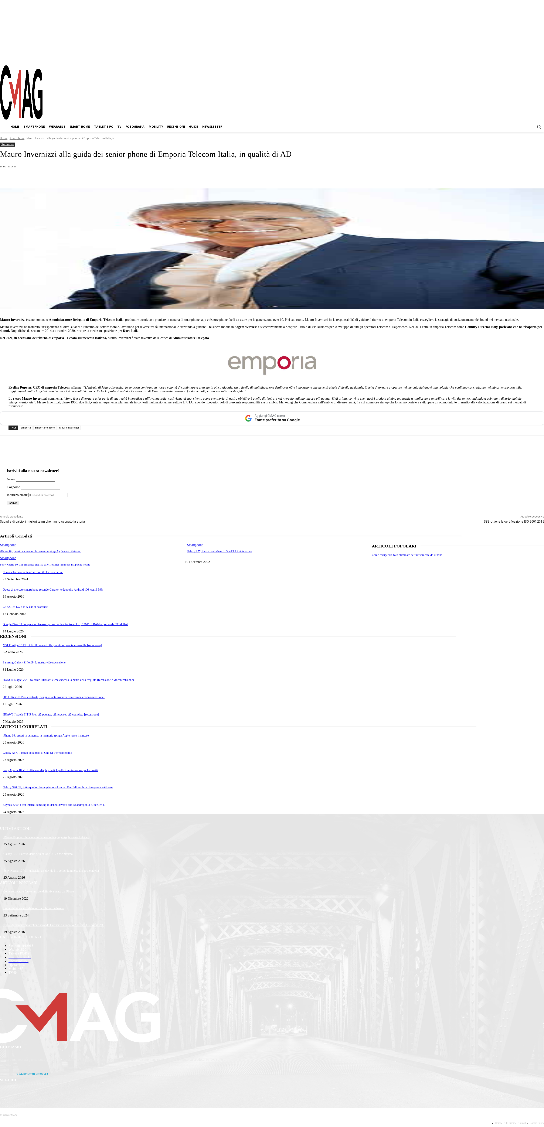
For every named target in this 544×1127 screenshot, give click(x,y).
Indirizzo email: (17, 495)
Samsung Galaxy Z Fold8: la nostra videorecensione (34, 662)
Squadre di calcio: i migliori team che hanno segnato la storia (42, 521)
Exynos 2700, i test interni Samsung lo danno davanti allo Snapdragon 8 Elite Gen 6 (54, 804)
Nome (11, 479)
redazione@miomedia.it (32, 1074)
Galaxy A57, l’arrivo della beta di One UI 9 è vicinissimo (219, 551)
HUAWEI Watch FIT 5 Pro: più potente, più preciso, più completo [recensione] (51, 714)
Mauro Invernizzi (69, 427)
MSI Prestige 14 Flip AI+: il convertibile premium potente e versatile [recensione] (52, 645)
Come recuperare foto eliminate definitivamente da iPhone (407, 555)
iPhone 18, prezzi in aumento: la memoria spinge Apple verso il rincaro (40, 551)
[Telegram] (533, 57)
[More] (119, 177)
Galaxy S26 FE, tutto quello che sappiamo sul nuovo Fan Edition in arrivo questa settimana (58, 787)
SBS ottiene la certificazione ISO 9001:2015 (514, 521)
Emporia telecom (45, 427)
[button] (539, 127)
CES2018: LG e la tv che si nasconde (25, 606)
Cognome (13, 487)
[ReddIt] (89, 177)
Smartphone (17, 138)
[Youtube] (541, 57)
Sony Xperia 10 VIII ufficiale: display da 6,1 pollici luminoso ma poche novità (45, 564)
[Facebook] (518, 57)
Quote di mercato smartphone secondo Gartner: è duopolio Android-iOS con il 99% (53, 589)
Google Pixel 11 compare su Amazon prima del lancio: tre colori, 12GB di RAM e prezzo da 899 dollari (65, 624)
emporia (26, 427)
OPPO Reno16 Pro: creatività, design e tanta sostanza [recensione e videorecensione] (54, 697)
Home (3, 138)
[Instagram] (526, 57)
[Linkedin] (74, 177)
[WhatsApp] (43, 177)
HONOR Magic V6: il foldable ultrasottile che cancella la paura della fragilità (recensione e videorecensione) (68, 680)
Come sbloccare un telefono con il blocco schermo (33, 572)
